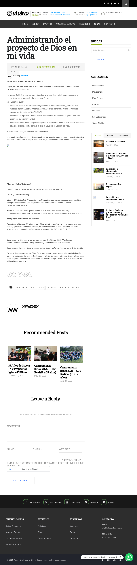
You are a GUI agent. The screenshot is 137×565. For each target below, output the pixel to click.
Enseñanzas (97, 98)
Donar (97, 24)
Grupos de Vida (13, 544)
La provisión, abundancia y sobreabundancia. (114, 171)
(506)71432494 (92, 12)
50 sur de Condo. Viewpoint (60, 15)
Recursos (84, 24)
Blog (40, 532)
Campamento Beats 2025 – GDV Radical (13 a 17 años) (70, 372)
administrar (21, 288)
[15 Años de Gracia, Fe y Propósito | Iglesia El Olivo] (19, 354)
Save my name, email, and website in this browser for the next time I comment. (45, 463)
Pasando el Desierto (115, 142)
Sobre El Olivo (98, 123)
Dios (41, 288)
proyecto (64, 288)
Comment (14, 426)
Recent (110, 135)
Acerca (35, 24)
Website (64, 449)
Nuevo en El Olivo (65, 24)
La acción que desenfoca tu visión (115, 198)
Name (11, 449)
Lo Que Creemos (14, 538)
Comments (123, 135)
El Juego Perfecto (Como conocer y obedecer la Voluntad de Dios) (117, 213)
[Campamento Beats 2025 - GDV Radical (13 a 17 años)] (71, 355)
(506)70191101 (92, 15)
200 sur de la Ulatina (58, 12)
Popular (98, 135)
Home (25, 24)
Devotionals (97, 92)
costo (33, 288)
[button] (28, 469)
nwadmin (24, 75)
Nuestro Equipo (13, 532)
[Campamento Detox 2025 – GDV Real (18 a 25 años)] (45, 354)
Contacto (109, 24)
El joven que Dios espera (114, 185)
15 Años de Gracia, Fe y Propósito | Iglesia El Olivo (19, 369)
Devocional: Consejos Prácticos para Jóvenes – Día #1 (117, 155)
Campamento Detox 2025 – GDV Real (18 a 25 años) (45, 369)
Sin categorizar (46, 67)
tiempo (75, 288)
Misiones (96, 110)
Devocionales (98, 85)
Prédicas (42, 526)
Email (37, 449)
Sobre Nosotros (13, 526)
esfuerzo (51, 288)
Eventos (47, 24)
